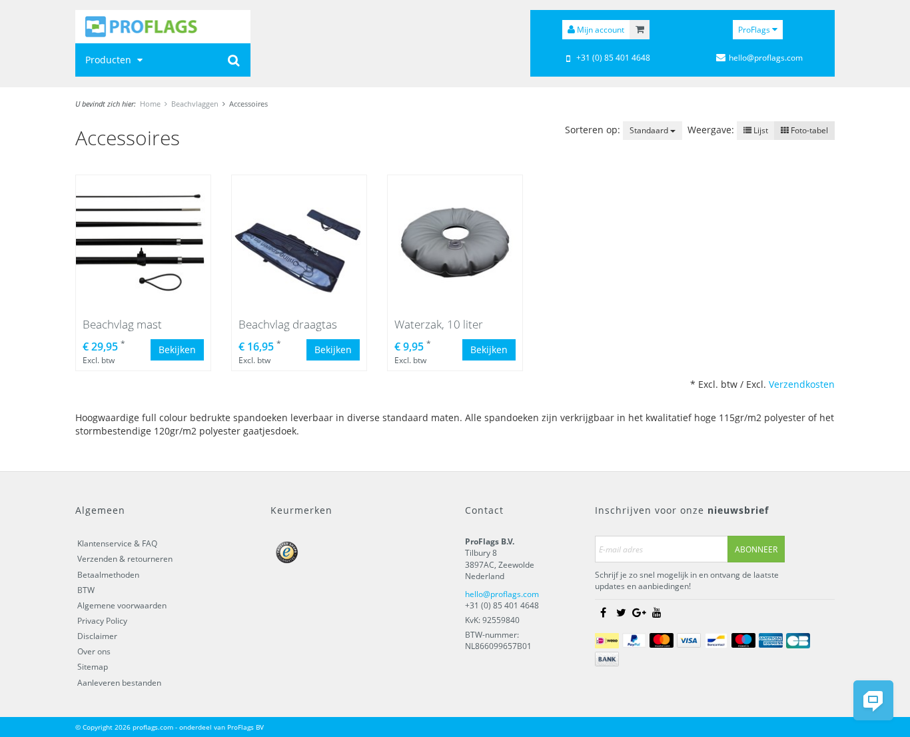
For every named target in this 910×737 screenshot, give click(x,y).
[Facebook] (603, 613)
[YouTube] (657, 613)
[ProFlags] (162, 26)
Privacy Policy (102, 620)
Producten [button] (109, 59)
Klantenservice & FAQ (117, 543)
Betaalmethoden (108, 574)
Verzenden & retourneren (125, 558)
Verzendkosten (802, 384)
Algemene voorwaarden (122, 605)
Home (150, 104)
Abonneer (756, 549)
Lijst (759, 130)
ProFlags (755, 29)
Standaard (650, 130)
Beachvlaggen (195, 104)
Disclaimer (97, 636)
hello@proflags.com (502, 594)
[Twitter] (621, 613)
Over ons (94, 651)
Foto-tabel (808, 130)
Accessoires (248, 104)
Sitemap (92, 666)
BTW (86, 590)
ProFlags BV (245, 727)
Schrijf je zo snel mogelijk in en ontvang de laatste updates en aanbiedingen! (687, 580)
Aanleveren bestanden (119, 682)
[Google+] (639, 613)
